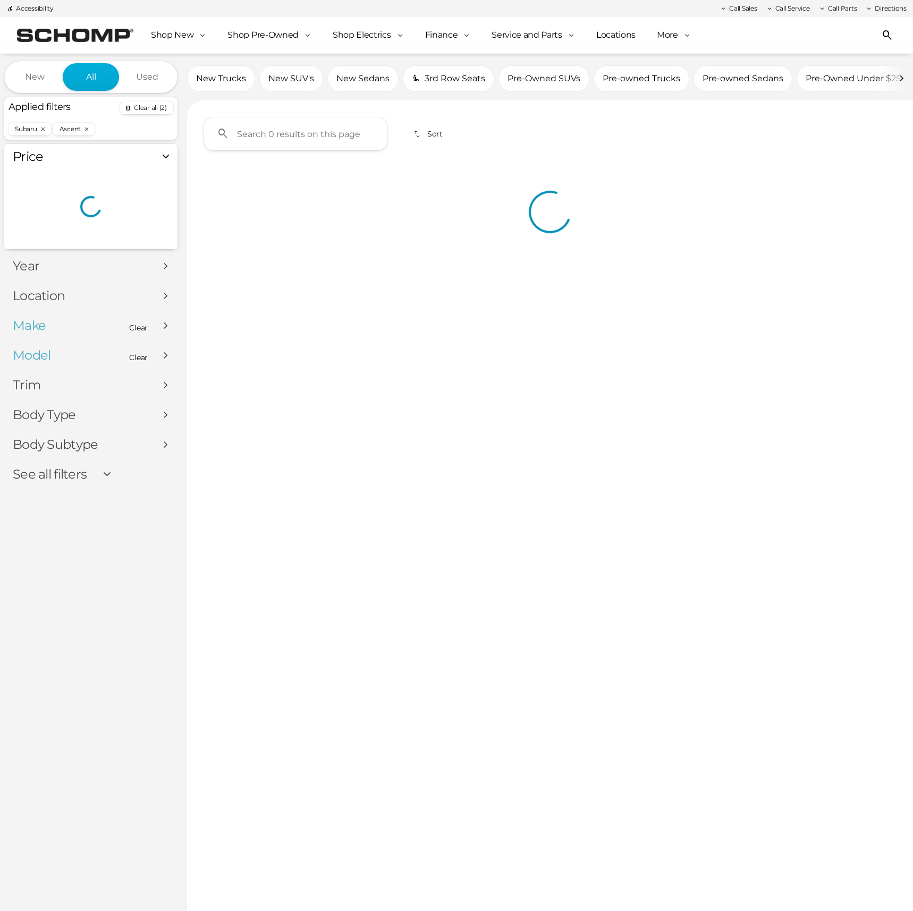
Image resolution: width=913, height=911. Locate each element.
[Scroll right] (901, 78)
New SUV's (291, 78)
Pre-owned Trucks (641, 78)
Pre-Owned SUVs (544, 78)
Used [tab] (147, 77)
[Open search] (887, 35)
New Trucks (221, 78)
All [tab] (91, 77)
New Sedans (363, 78)
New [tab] (35, 77)
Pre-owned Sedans (743, 78)
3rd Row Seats (455, 78)
